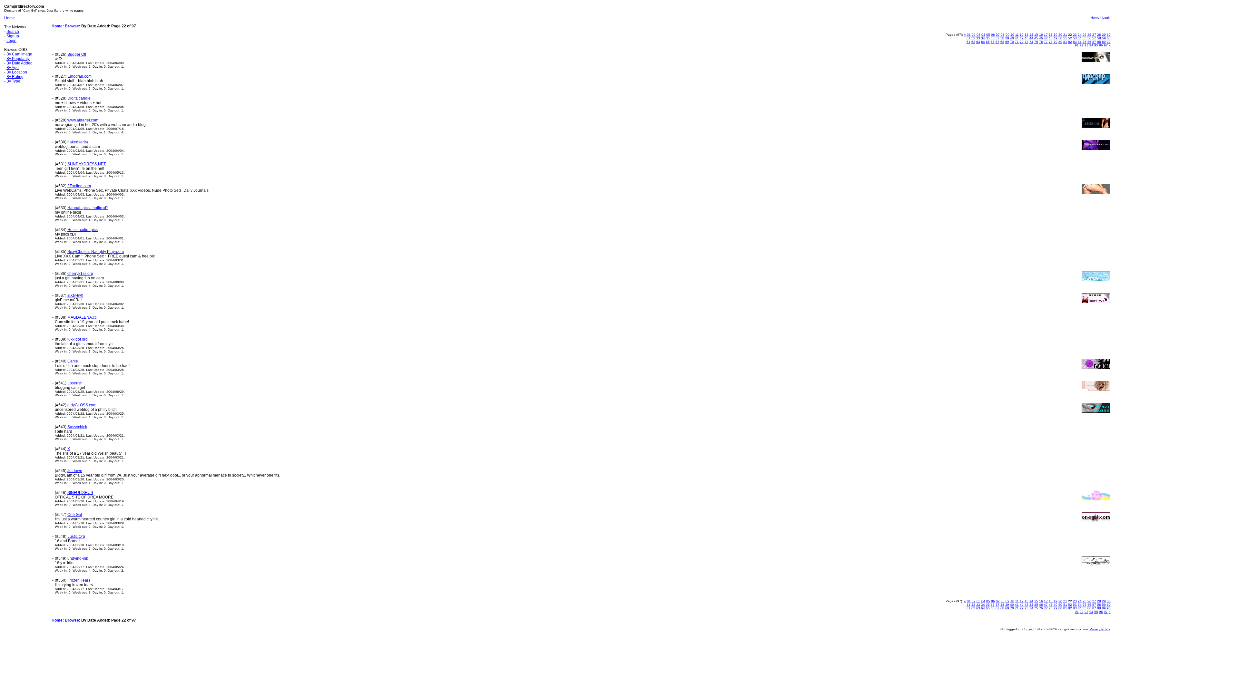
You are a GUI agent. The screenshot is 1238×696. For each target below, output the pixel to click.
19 (1055, 34)
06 (993, 34)
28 (1099, 34)
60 (1109, 38)
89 (1104, 42)
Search (12, 31)
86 (1089, 42)
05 (988, 34)
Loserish (75, 383)
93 (1086, 45)
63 (978, 42)
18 (1051, 34)
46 (1041, 38)
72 (1022, 42)
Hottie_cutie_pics (82, 229)
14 (1031, 34)
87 (1094, 42)
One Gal (74, 514)
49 (1055, 38)
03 (978, 34)
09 (1007, 34)
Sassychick (77, 427)
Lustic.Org (76, 536)
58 (1099, 38)
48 (1051, 38)
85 (1084, 42)
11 (1017, 34)
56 (1089, 38)
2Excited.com (79, 186)
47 (1046, 38)
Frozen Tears (78, 580)
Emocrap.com (79, 76)
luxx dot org (77, 339)
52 (1070, 38)
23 (1075, 34)
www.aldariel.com (82, 120)
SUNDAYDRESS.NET (86, 164)
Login (11, 40)
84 (1080, 42)
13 (1026, 34)
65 (988, 42)
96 (1101, 45)
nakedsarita (77, 142)
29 (1104, 34)
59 (1104, 38)
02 (974, 34)
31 (968, 38)
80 (1060, 42)
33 (978, 38)
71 (1017, 42)
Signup (12, 36)
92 (1082, 45)
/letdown (74, 471)
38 (1002, 38)
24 (1080, 34)
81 (1065, 42)
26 (1089, 34)
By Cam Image (19, 54)
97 (1106, 45)
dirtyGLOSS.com (81, 405)
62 (973, 42)
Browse (72, 26)
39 (1007, 38)
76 (1041, 42)
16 (1041, 34)
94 (1091, 45)
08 (1003, 34)
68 (1002, 42)
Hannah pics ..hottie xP (87, 208)
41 (1017, 38)
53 (1075, 38)
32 (973, 38)
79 (1055, 42)
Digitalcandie (79, 98)
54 (1080, 38)
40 (1012, 38)
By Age (12, 67)
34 (983, 38)
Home (9, 18)
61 (968, 42)
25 (1084, 34)
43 (1026, 38)
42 (1022, 38)
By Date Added (19, 63)
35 (988, 38)
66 (993, 42)
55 (1084, 38)
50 (1060, 38)
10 (1012, 34)
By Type (13, 81)
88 (1099, 42)
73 (1026, 42)
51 (1065, 38)
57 (1094, 38)
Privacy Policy (1100, 629)
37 (997, 38)
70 (1012, 42)
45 (1036, 38)
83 (1075, 42)
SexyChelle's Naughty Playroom (95, 251)
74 (1031, 42)
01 (969, 34)
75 (1036, 42)
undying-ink (77, 558)
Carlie (72, 361)
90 (1109, 42)
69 (1007, 42)
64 (983, 42)
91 (1077, 45)
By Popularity (18, 58)
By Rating (15, 76)
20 (1060, 34)
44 (1031, 38)
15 (1036, 34)
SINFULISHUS (80, 492)
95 (1096, 45)
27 (1094, 34)
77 (1046, 42)
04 (983, 34)
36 (993, 38)
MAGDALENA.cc (82, 317)
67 (997, 42)
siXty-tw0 (75, 295)
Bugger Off (76, 54)
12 (1022, 34)
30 (1109, 34)
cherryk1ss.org (80, 273)
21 (1065, 34)
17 (1046, 34)
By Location (16, 72)
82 (1070, 42)
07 (998, 34)
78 (1051, 42)
